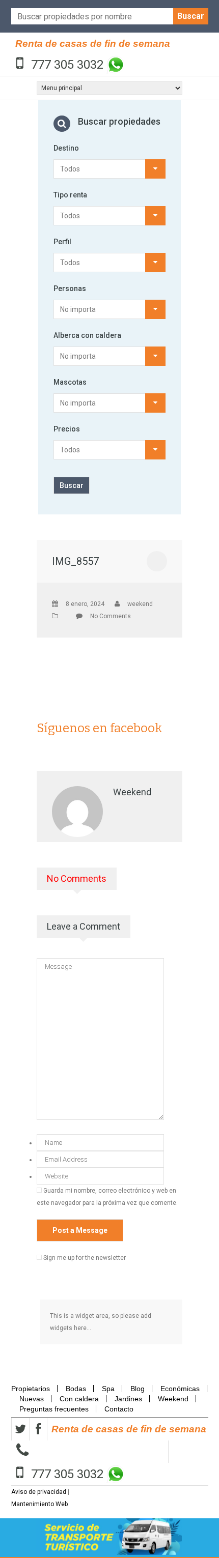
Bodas (76, 1388)
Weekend (173, 1398)
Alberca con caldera (87, 335)
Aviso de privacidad (38, 1491)
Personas (69, 288)
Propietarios (33, 1388)
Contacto (118, 1408)
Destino (66, 148)
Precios (66, 429)
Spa (108, 1388)
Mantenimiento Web (39, 1504)
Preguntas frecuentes (54, 1408)
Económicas (180, 1388)
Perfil (62, 242)
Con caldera (79, 1398)
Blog (137, 1388)
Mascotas (70, 382)
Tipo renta (70, 195)
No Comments (110, 616)
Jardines (128, 1398)
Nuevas (31, 1398)
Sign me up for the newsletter (84, 1257)
